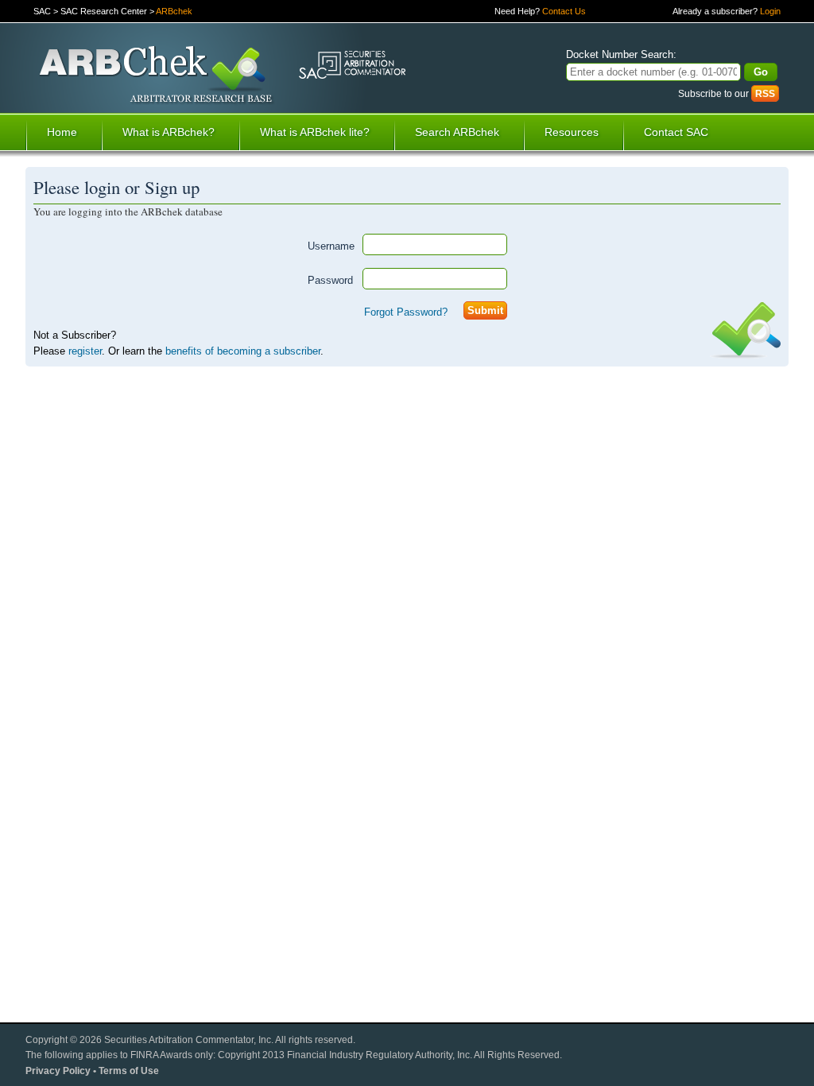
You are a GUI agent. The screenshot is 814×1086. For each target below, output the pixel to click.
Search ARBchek (457, 132)
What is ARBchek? (168, 132)
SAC (42, 11)
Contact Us (564, 11)
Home (62, 132)
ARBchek (174, 11)
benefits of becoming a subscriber (242, 351)
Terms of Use (129, 1070)
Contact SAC (676, 132)
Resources (572, 132)
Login (770, 11)
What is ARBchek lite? (315, 132)
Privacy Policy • (62, 1070)
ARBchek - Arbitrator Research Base (157, 76)
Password (330, 280)
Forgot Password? (406, 312)
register (85, 351)
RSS (765, 93)
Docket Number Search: (621, 54)
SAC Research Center (103, 11)
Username (331, 246)
